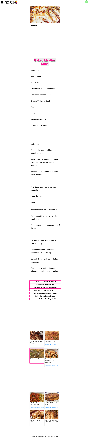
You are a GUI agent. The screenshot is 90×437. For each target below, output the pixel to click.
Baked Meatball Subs (45, 62)
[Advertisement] (45, 42)
